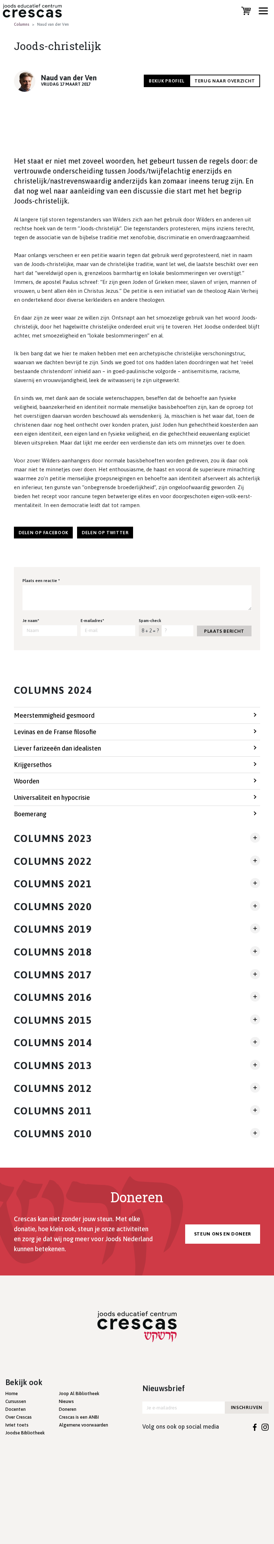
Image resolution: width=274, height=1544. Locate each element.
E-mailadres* (92, 620)
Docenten (15, 1409)
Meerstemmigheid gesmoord (54, 715)
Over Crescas (18, 1417)
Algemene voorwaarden (83, 1425)
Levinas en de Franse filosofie (55, 732)
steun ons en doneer (222, 1234)
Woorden (26, 781)
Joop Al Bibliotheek (79, 1393)
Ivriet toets (17, 1425)
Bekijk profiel (166, 81)
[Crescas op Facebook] (255, 1426)
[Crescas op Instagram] (265, 1426)
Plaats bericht (224, 631)
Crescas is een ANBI (79, 1417)
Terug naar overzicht (224, 81)
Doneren (67, 1409)
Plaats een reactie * (41, 580)
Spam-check (150, 620)
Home (11, 1393)
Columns (21, 24)
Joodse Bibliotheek (25, 1432)
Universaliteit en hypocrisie (52, 797)
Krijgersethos (33, 764)
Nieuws (66, 1401)
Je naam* (30, 620)
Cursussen (15, 1401)
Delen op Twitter (105, 532)
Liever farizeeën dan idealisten (57, 748)
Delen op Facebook (43, 532)
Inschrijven (247, 1407)
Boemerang (30, 814)
